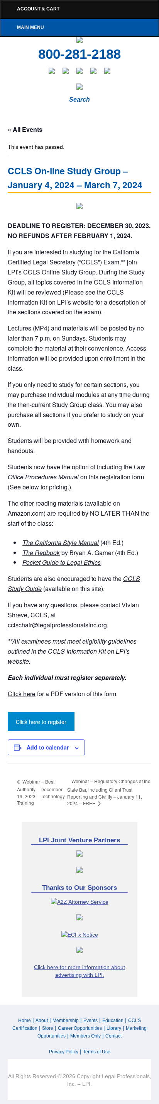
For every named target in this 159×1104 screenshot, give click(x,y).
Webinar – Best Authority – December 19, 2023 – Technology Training (41, 792)
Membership (65, 1020)
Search (79, 99)
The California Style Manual (60, 542)
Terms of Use (96, 1052)
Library (114, 1028)
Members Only (85, 1036)
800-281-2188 (79, 54)
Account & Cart (38, 9)
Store (47, 1028)
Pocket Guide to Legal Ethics (61, 562)
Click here (22, 693)
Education (112, 1020)
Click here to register (41, 722)
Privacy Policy (63, 1052)
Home (24, 1020)
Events (90, 1020)
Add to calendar (48, 747)
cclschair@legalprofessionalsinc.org (57, 624)
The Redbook (41, 552)
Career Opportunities (80, 1028)
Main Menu (30, 27)
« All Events (25, 129)
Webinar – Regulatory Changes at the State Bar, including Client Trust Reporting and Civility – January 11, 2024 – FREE (109, 792)
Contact (113, 1036)
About (42, 1020)
